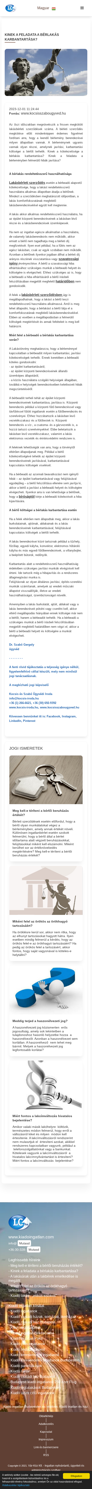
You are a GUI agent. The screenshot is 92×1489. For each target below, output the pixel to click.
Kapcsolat (46, 1431)
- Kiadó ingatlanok (22, 1311)
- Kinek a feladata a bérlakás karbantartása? (43, 1271)
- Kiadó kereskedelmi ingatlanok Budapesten (43, 1360)
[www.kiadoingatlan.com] (10, 8)
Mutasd (24, 1243)
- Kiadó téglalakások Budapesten (34, 1387)
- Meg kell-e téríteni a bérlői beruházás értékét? (45, 1266)
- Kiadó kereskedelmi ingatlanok (33, 1355)
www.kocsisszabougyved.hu (43, 113)
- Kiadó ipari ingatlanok (26, 1344)
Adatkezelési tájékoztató (15, 1485)
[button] (46, 8)
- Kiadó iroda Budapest (26, 1349)
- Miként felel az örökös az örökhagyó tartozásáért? (37, 1288)
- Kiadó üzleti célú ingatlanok (31, 1393)
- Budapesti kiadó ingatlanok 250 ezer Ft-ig (42, 1382)
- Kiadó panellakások (25, 1366)
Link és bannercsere (46, 1447)
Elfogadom (76, 1476)
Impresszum (46, 1439)
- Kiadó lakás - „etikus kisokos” (32, 1296)
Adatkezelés (46, 1424)
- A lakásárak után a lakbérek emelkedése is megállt (43, 1278)
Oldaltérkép (46, 1416)
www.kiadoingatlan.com (31, 1237)
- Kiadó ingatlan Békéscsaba (31, 1333)
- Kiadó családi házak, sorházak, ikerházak (42, 1317)
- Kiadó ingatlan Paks (25, 1338)
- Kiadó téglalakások (24, 1327)
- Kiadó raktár (19, 1371)
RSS (46, 1455)
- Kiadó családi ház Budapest (31, 1322)
